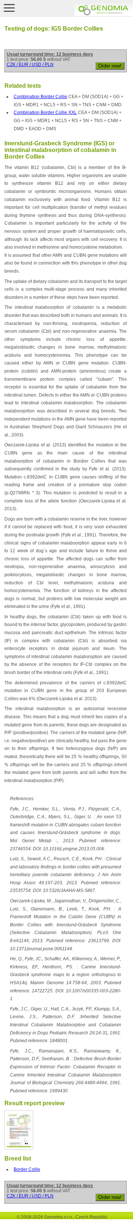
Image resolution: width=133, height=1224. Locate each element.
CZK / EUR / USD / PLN (30, 64)
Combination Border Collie (40, 96)
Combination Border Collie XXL (45, 112)
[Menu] (9, 8)
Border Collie (27, 1169)
